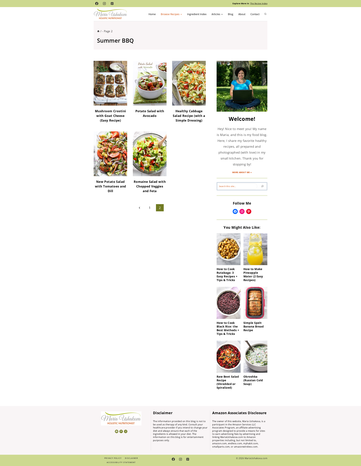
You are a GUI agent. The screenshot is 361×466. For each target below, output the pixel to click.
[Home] (98, 31)
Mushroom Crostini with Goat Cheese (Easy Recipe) (110, 115)
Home (152, 14)
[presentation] (229, 249)
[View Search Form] (265, 14)
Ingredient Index (196, 14)
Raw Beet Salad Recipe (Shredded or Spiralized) (228, 382)
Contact (254, 14)
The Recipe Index (258, 3)
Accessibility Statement (121, 462)
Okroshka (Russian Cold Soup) (253, 380)
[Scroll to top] (354, 454)
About (241, 14)
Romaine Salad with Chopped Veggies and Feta (150, 186)
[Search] (262, 186)
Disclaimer (131, 458)
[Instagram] (104, 3)
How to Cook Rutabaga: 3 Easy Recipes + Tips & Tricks (227, 274)
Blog (230, 14)
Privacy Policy (113, 458)
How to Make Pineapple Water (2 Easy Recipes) (253, 274)
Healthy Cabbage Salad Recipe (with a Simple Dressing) (189, 115)
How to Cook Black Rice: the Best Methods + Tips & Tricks (228, 328)
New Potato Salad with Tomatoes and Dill (110, 186)
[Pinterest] (112, 3)
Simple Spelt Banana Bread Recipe (253, 326)
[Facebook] (97, 3)
